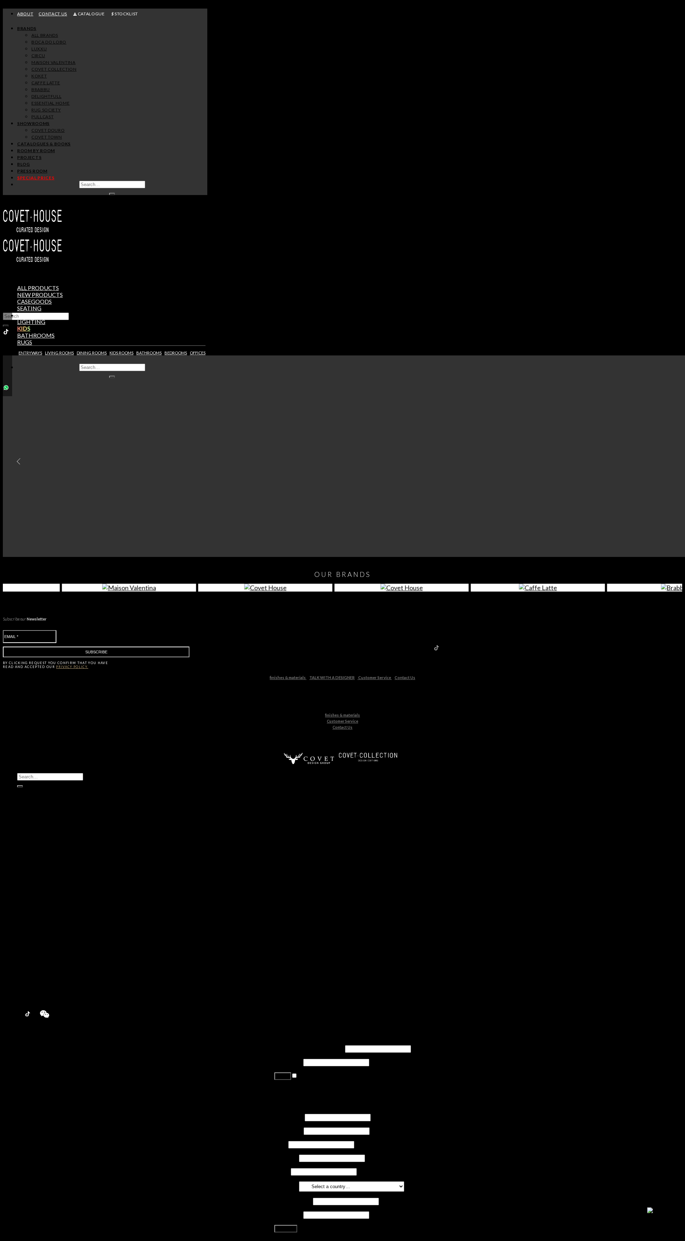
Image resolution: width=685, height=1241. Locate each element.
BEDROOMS (175, 352)
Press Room (32, 171)
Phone (282, 1171)
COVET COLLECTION (54, 69)
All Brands (44, 35)
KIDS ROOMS (121, 352)
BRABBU (40, 89)
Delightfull (44, 912)
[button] (16, 461)
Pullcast (41, 933)
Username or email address (309, 1048)
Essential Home (50, 919)
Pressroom (32, 987)
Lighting (31, 321)
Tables (27, 315)
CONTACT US (53, 13)
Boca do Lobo (48, 858)
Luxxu (38, 865)
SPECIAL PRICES (35, 177)
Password (288, 1061)
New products (40, 294)
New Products (36, 845)
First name (289, 1116)
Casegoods (34, 301)
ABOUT (25, 13)
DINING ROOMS (92, 352)
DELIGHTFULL (46, 96)
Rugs (24, 342)
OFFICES (198, 352)
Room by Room (36, 150)
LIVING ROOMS (59, 352)
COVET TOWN (46, 137)
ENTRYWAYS (30, 352)
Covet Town (46, 953)
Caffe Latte (45, 899)
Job (280, 1144)
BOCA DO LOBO (48, 42)
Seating (29, 308)
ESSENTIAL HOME (50, 103)
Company (286, 1157)
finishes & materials (288, 677)
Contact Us (405, 677)
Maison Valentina (52, 879)
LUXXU (39, 48)
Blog (23, 164)
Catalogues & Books (44, 143)
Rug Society (45, 926)
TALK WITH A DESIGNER (332, 677)
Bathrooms (36, 335)
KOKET (39, 76)
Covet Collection (52, 885)
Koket (39, 892)
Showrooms (33, 123)
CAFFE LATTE (45, 82)
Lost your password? (299, 1089)
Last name (288, 1130)
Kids (23, 328)
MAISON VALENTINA (53, 62)
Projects (29, 157)
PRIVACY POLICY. (72, 667)
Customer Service (374, 677)
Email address (293, 1200)
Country (286, 1185)
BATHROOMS (149, 352)
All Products (38, 287)
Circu (38, 872)
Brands (26, 28)
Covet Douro (48, 130)
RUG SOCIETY (46, 110)
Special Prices (35, 994)
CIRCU (38, 55)
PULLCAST (42, 116)
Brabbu (40, 906)
